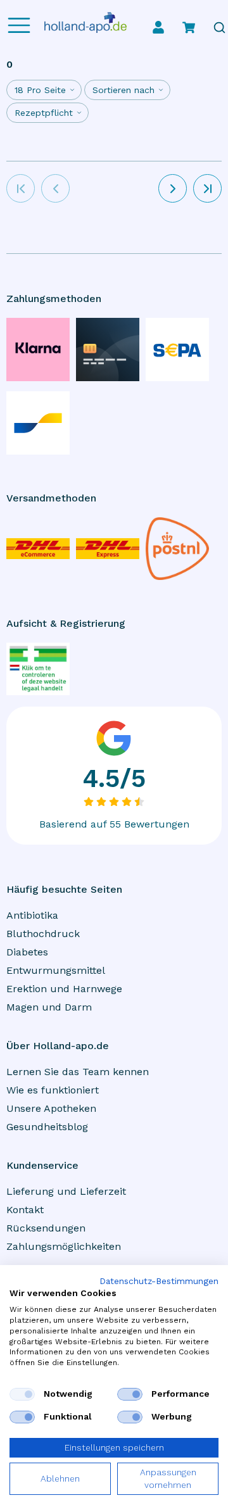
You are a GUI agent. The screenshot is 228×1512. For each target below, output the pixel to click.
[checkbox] (22, 1394)
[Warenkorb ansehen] (189, 27)
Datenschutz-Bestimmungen (158, 1281)
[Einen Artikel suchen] (219, 27)
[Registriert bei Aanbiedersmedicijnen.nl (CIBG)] (38, 669)
